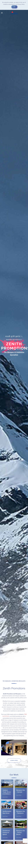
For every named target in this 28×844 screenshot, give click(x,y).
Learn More (14, 760)
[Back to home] (14, 13)
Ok (14, 6)
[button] (2, 13)
